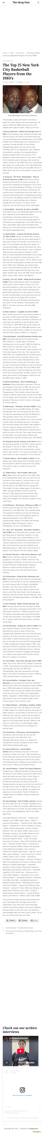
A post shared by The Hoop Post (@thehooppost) (22, 1118)
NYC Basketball (8, 61)
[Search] (38, 2)
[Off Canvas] (4, 2)
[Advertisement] (21, 27)
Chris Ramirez (9, 82)
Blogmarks (34, 1129)
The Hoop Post (21, 2)
